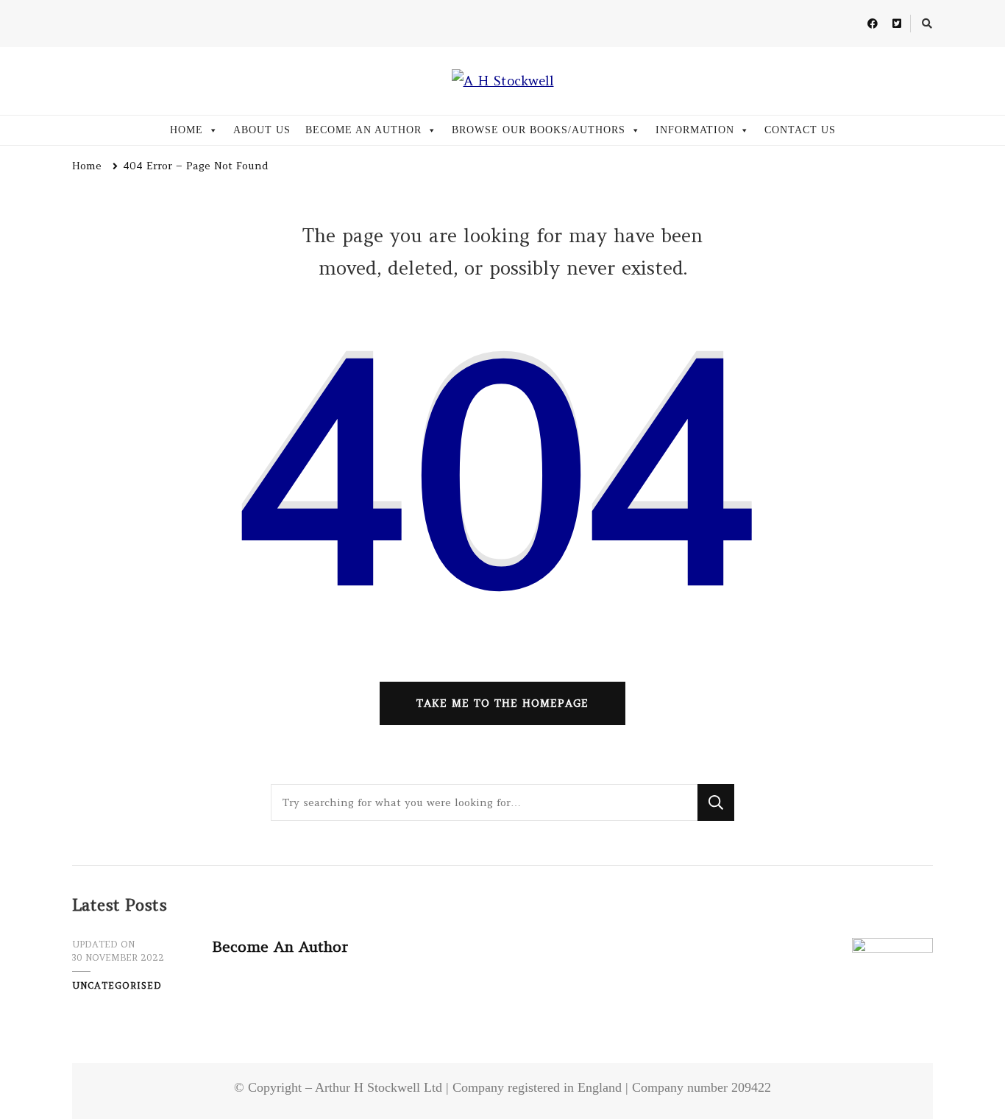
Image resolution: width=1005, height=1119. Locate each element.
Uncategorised (117, 985)
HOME (186, 129)
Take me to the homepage (502, 703)
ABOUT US (262, 129)
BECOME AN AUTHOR (363, 129)
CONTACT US (800, 129)
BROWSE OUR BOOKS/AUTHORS (538, 129)
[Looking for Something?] (484, 802)
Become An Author (280, 946)
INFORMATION (695, 129)
